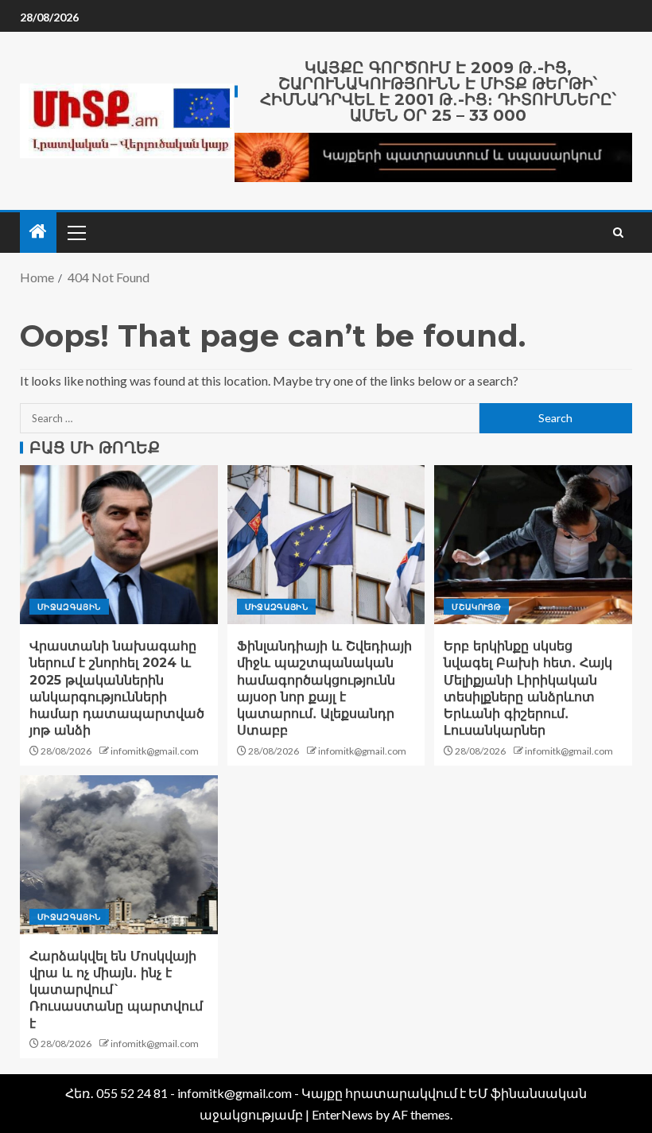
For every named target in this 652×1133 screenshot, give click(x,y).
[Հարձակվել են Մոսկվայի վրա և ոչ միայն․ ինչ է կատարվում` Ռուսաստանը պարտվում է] (119, 854)
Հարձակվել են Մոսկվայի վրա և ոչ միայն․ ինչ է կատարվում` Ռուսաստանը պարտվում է (116, 990)
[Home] (38, 231)
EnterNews (342, 1114)
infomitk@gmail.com (155, 751)
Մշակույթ (476, 606)
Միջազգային (69, 606)
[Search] (618, 232)
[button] (75, 232)
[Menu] (75, 232)
